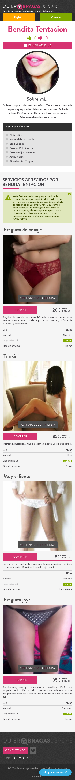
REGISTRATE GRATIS (15, 758)
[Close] (69, 194)
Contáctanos (15, 750)
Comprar (20, 310)
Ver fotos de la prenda (37, 298)
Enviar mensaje (39, 45)
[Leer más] (4, 696)
